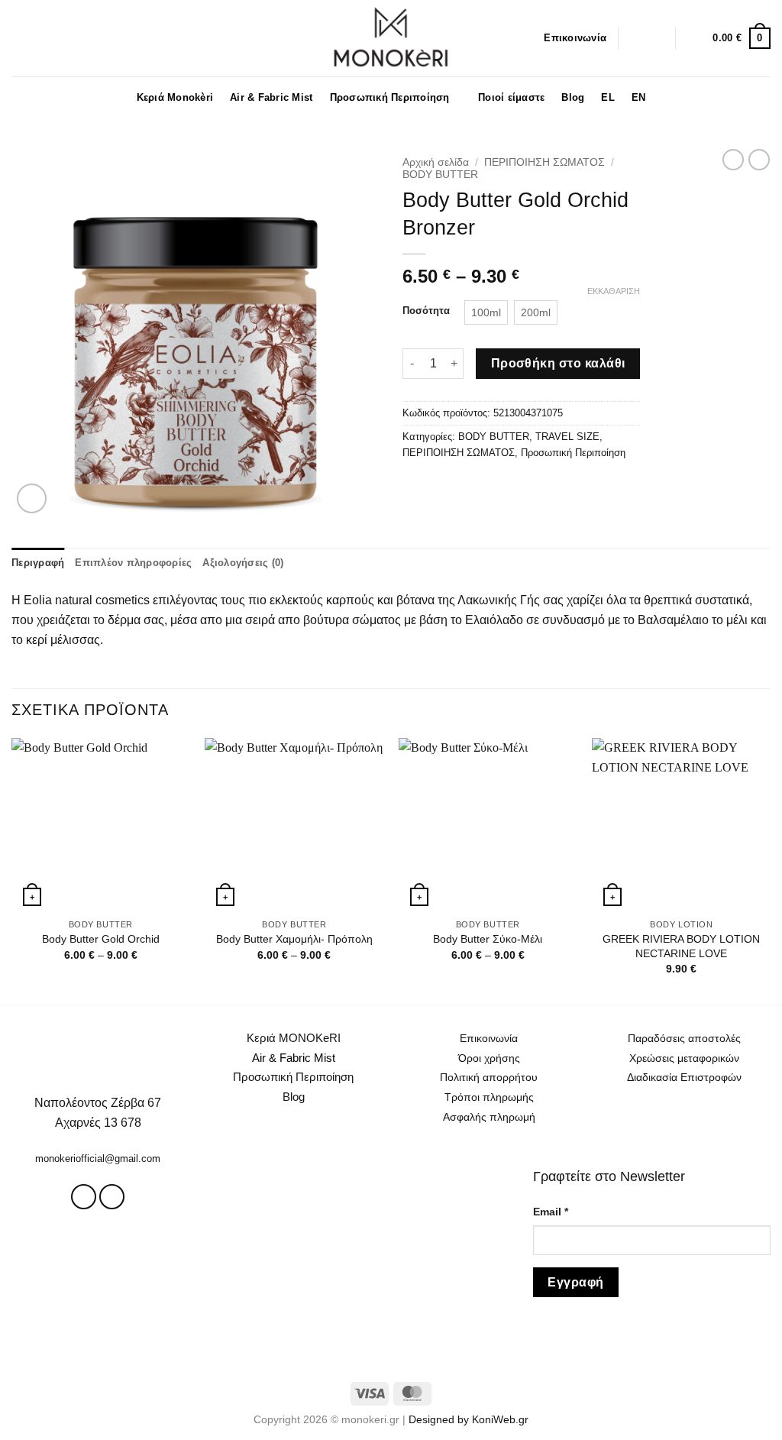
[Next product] (733, 159)
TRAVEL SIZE (567, 436)
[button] (17, 38)
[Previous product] (759, 159)
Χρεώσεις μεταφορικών (684, 1058)
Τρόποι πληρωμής (489, 1097)
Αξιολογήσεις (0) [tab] (242, 562)
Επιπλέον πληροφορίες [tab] (133, 562)
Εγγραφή (575, 1282)
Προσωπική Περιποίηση (390, 97)
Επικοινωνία (575, 38)
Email (550, 1211)
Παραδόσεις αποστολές (684, 1038)
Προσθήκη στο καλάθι (558, 363)
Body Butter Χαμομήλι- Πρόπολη (294, 939)
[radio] (486, 312)
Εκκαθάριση (613, 291)
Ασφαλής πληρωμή (489, 1117)
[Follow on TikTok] (654, 38)
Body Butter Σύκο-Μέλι (487, 939)
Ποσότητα (426, 311)
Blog (572, 97)
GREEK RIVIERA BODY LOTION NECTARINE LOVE (681, 946)
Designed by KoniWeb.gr (468, 1419)
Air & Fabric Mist (271, 97)
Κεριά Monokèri (175, 97)
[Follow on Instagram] (634, 38)
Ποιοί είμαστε (511, 97)
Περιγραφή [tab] (37, 562)
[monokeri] (391, 38)
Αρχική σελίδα (435, 162)
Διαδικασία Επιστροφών (684, 1077)
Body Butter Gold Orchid (101, 939)
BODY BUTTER (440, 174)
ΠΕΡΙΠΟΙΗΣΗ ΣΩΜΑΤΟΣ (544, 162)
